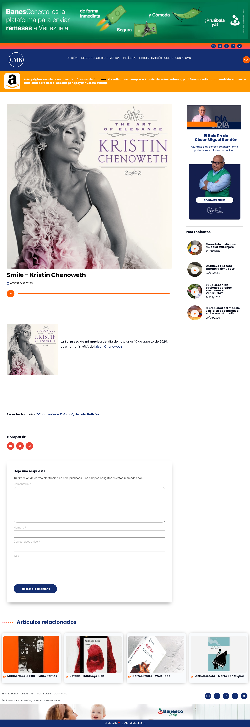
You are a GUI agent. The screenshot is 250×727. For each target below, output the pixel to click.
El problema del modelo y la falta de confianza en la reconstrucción (223, 310)
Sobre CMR (183, 57)
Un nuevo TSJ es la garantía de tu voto (220, 267)
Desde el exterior (94, 57)
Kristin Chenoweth (108, 346)
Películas (130, 57)
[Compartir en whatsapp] (29, 446)
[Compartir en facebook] (10, 446)
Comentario (22, 484)
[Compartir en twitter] (20, 446)
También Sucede (162, 57)
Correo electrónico (27, 541)
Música (115, 57)
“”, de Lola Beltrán (67, 414)
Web (16, 555)
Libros (144, 57)
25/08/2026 (213, 251)
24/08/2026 (213, 273)
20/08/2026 (213, 317)
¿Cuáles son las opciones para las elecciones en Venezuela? (219, 289)
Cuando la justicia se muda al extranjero (221, 245)
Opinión (72, 57)
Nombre (20, 527)
